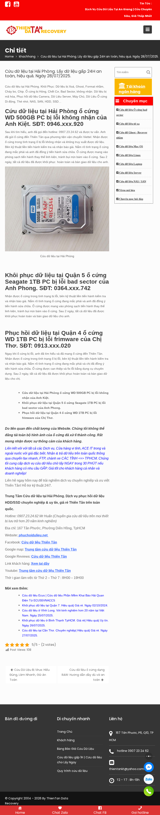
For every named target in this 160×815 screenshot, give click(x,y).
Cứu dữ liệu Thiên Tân (39, 542)
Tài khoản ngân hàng (132, 89)
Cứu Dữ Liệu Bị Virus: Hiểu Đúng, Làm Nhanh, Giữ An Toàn (30, 675)
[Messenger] (149, 767)
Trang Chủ (64, 732)
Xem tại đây (40, 563)
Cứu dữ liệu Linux (130, 155)
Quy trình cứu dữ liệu (72, 771)
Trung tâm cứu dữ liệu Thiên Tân (51, 549)
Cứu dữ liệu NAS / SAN (132, 181)
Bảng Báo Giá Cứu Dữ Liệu (75, 749)
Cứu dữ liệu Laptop (130, 164)
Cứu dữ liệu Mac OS (131, 146)
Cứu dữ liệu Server (130, 172)
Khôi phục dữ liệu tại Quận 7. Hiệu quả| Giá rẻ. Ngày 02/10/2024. (65, 605)
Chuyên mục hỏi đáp (131, 199)
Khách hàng (66, 740)
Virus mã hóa (127, 190)
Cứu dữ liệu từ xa (129, 123)
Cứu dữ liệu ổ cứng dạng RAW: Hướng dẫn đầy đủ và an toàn (83, 675)
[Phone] (149, 791)
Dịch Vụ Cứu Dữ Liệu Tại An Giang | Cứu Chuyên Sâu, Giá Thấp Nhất (118, 12)
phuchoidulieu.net (33, 535)
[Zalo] (149, 779)
